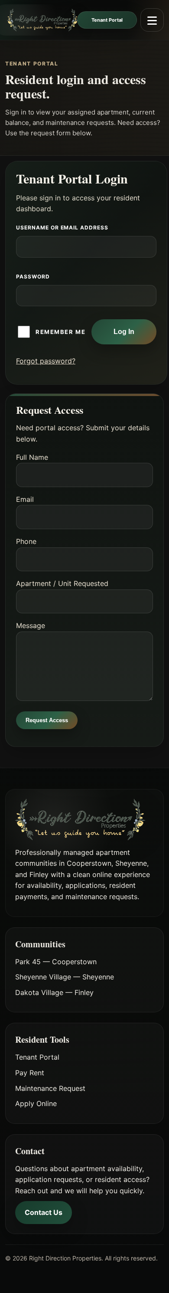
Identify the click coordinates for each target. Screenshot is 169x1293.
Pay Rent (29, 1072)
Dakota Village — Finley (54, 992)
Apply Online (36, 1103)
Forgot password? (45, 361)
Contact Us (43, 1212)
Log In (124, 331)
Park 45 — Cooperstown (56, 961)
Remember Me (60, 331)
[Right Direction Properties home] (41, 20)
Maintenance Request (50, 1088)
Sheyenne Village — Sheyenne (64, 976)
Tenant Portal (107, 20)
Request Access (47, 720)
